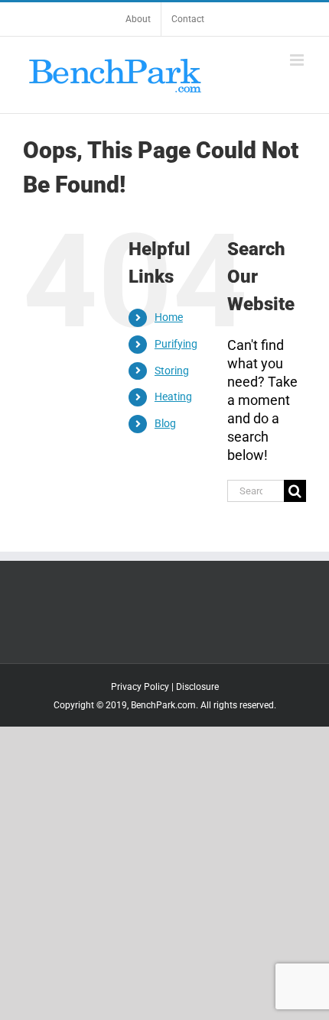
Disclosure (197, 687)
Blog (165, 423)
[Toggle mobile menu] (298, 60)
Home (169, 317)
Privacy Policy (140, 687)
